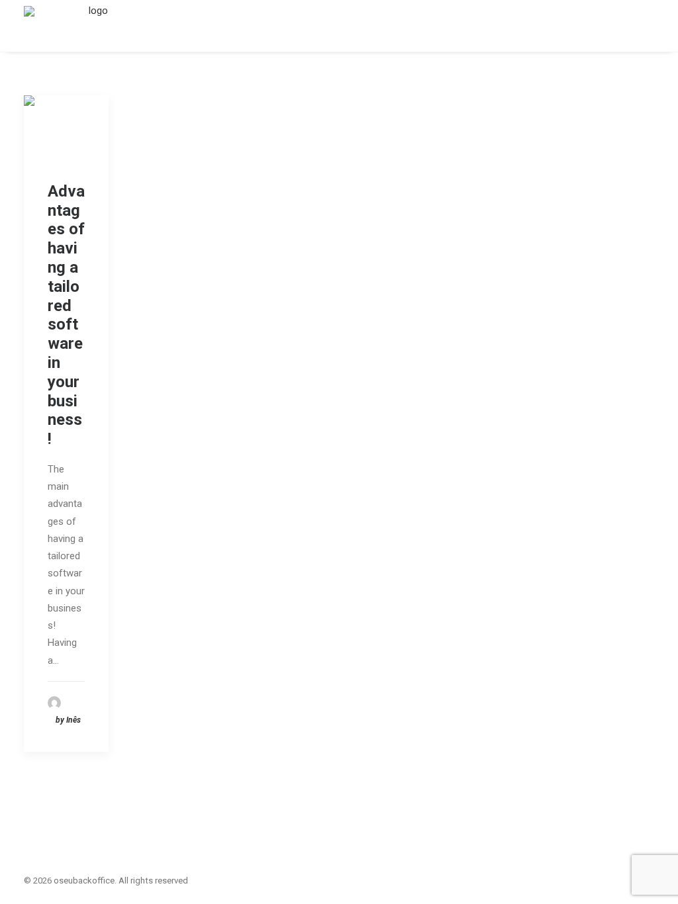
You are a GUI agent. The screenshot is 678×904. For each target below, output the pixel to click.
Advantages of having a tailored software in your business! (66, 315)
